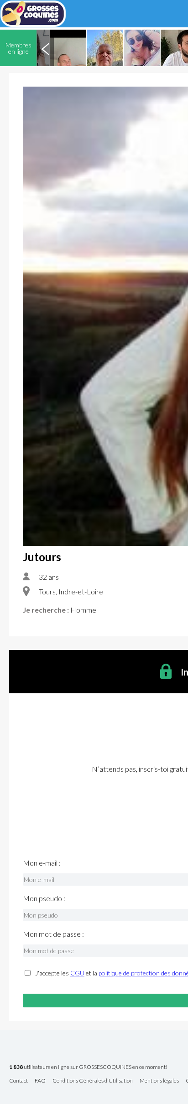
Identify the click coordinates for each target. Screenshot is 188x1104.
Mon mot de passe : (53, 934)
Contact (18, 1081)
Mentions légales (159, 1081)
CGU (77, 973)
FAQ (40, 1081)
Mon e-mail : (42, 863)
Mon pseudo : (44, 898)
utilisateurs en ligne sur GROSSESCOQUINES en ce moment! (88, 1067)
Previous (45, 48)
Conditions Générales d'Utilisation (92, 1081)
